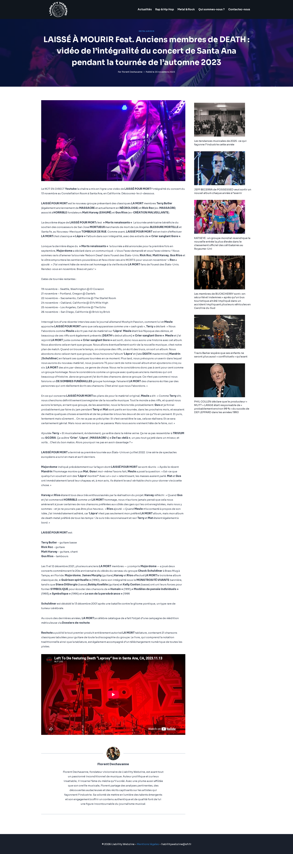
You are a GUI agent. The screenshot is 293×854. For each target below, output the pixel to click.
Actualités (145, 9)
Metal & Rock (186, 9)
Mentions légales (148, 844)
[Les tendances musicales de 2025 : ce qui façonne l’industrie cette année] (223, 120)
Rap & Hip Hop (164, 9)
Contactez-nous (239, 9)
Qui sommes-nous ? (211, 9)
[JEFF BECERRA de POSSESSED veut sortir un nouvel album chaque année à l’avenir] (223, 168)
